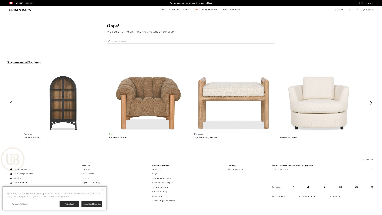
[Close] (102, 189)
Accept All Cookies (92, 204)
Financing (157, 196)
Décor (186, 10)
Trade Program (20, 183)
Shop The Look (209, 10)
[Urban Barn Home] (20, 10)
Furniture (174, 10)
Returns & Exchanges (162, 183)
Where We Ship (160, 192)
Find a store (367, 3)
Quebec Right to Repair (163, 201)
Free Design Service (21, 174)
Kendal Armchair (118, 137)
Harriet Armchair (288, 137)
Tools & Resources (231, 10)
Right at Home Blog (91, 183)
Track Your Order (160, 187)
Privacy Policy (278, 196)
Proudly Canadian (21, 169)
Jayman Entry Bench (205, 137)
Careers (85, 178)
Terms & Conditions (307, 196)
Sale (196, 10)
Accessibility (336, 196)
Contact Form (237, 169)
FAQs (154, 174)
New (163, 10)
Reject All (69, 204)
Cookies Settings (20, 204)
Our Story (86, 169)
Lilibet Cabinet (32, 137)
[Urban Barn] (13, 159)
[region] (54, 198)
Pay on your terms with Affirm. (191, 3)
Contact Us (157, 169)
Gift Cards (18, 178)
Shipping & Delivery (161, 178)
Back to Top (367, 160)
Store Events (88, 174)
